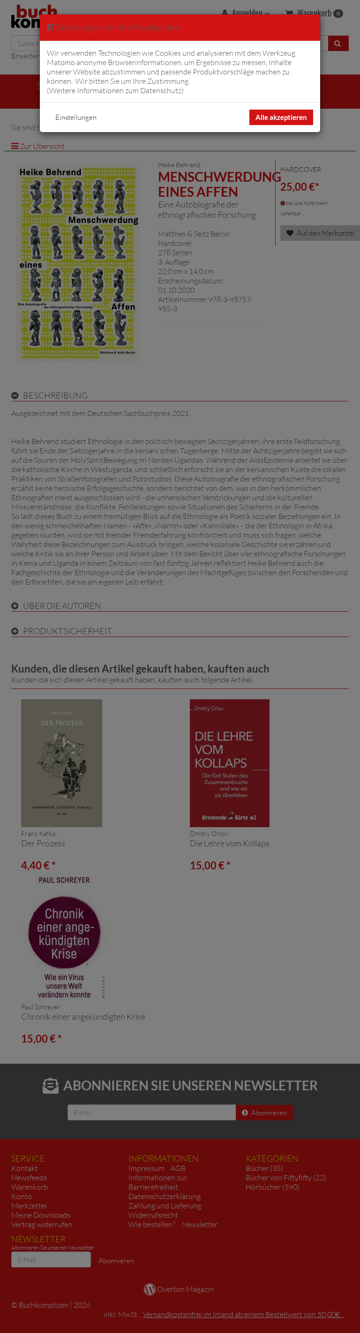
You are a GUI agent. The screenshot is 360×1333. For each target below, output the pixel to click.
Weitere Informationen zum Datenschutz (115, 90)
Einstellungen (76, 117)
